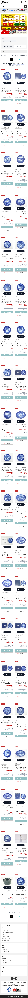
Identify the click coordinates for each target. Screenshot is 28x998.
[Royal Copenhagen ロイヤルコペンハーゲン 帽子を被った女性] (21, 838)
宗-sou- (3, 947)
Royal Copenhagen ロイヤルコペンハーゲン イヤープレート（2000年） (7, 91)
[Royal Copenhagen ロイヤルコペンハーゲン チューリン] (7, 881)
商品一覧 (8, 51)
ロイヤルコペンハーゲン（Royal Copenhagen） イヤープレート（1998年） (7, 640)
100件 (23, 63)
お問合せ (4, 934)
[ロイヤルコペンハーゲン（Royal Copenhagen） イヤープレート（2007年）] (7, 540)
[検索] (25, 6)
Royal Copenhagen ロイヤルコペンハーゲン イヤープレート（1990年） (7, 387)
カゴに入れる (8, 100)
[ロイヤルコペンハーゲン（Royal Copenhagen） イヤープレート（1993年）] (21, 796)
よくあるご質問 (5, 940)
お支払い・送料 (5, 936)
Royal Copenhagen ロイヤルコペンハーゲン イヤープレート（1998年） (21, 555)
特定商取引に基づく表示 (7, 932)
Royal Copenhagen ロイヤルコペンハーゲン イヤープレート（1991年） (21, 259)
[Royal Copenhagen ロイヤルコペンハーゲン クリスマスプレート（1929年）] (21, 711)
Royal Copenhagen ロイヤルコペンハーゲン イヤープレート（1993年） (7, 768)
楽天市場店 (4, 958)
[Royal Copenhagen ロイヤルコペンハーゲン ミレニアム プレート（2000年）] (7, 159)
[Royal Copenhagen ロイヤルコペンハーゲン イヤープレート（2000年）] (7, 76)
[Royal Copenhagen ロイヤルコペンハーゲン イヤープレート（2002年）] (7, 202)
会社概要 (4, 928)
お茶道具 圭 (4, 949)
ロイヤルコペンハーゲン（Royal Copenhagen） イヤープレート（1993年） (20, 811)
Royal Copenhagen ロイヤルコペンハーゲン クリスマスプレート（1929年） (21, 725)
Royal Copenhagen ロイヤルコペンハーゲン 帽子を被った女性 (21, 851)
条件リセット (20, 46)
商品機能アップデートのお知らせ (13, 9)
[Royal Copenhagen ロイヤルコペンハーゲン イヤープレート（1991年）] (21, 244)
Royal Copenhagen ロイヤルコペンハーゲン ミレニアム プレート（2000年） (7, 174)
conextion (4, 969)
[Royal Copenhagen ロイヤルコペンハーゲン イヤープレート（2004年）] (21, 159)
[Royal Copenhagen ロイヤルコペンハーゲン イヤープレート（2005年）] (7, 244)
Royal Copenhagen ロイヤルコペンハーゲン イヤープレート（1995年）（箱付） (7, 853)
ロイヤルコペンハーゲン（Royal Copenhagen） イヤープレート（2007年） (7, 555)
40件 (10, 63)
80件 (18, 63)
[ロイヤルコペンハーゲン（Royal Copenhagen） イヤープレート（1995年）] (21, 881)
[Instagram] (15, 978)
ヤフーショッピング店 (7, 960)
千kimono (4, 971)
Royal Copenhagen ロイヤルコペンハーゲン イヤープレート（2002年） (7, 217)
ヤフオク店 (4, 962)
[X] (12, 978)
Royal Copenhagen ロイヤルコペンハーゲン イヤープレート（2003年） (7, 132)
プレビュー (8, 82)
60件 (14, 63)
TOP (3, 51)
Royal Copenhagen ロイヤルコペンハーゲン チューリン (7, 893)
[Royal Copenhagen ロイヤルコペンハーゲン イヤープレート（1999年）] (21, 76)
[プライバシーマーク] (9, 989)
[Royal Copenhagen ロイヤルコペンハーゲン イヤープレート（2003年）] (7, 118)
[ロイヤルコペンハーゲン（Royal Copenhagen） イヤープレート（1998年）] (7, 625)
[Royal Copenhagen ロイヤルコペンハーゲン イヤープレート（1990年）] (7, 372)
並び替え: (17, 55)
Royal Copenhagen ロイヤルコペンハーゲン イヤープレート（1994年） (21, 132)
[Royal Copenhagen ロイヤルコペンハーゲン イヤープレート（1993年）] (7, 753)
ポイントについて (6, 938)
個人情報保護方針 (6, 930)
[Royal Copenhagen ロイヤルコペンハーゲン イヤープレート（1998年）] (21, 540)
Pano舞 (3, 974)
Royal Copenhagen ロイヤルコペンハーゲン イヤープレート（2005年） (7, 259)
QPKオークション (6, 951)
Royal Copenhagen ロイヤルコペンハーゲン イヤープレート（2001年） (21, 387)
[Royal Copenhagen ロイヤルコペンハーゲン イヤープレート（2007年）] (7, 457)
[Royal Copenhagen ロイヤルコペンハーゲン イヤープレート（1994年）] (21, 118)
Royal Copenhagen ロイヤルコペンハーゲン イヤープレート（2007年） (7, 470)
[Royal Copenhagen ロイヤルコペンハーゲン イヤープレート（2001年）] (21, 372)
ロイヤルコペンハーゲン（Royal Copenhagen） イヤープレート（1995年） (20, 893)
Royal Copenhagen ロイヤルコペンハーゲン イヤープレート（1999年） (21, 91)
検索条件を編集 (8, 46)
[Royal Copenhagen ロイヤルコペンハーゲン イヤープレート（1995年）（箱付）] (7, 838)
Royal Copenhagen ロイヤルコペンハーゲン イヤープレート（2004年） (21, 174)
